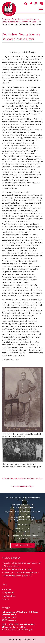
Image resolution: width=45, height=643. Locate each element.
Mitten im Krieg (29, 22)
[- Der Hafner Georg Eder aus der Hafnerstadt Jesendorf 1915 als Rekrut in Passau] (22, 432)
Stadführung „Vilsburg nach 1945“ (18, 576)
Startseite (6, 19)
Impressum (9, 593)
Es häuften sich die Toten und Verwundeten (23, 479)
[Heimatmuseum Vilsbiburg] (9, 16)
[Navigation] (41, 9)
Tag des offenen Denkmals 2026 (18, 569)
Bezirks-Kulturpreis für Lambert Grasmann (22, 563)
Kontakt (7, 590)
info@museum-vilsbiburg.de (20, 630)
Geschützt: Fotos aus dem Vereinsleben (21, 573)
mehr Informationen (23, 545)
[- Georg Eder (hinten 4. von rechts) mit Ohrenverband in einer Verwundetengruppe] (22, 462)
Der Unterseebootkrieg (21, 486)
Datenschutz (9, 596)
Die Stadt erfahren (12, 566)
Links (6, 599)
